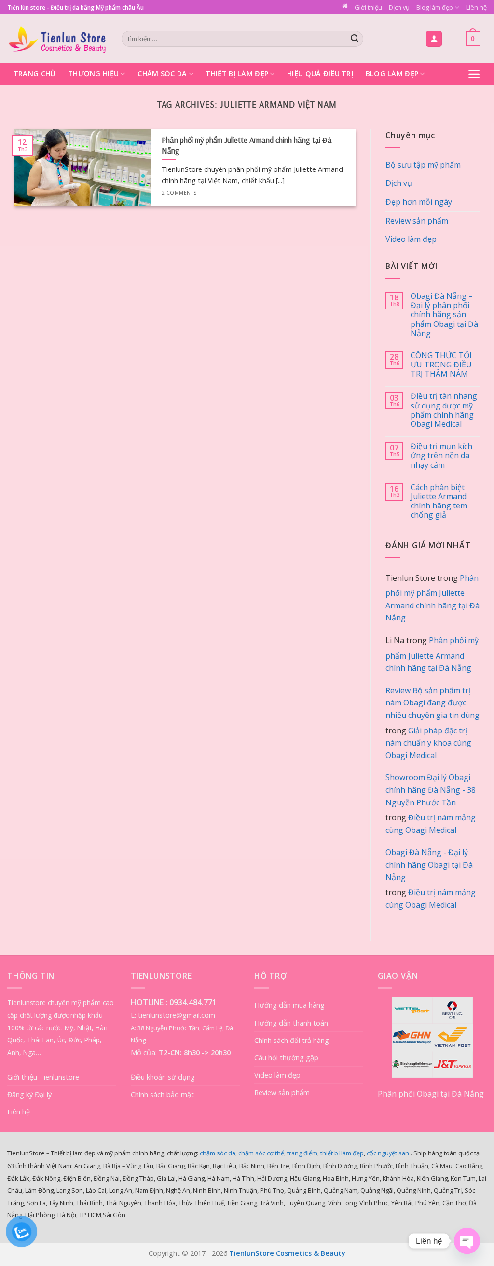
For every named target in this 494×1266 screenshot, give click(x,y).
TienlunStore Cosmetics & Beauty (287, 1253)
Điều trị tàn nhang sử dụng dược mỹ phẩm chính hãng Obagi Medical (444, 410)
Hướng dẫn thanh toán (291, 1022)
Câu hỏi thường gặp (286, 1057)
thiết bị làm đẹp (342, 1153)
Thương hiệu (93, 73)
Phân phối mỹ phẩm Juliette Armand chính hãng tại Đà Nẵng (432, 598)
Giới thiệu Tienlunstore (43, 1077)
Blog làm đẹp (434, 7)
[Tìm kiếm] (354, 39)
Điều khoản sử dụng (163, 1077)
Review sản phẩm (416, 220)
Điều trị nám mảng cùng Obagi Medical (430, 823)
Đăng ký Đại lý (29, 1094)
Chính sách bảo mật (162, 1094)
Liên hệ (476, 7)
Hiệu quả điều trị (320, 73)
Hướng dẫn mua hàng (289, 1005)
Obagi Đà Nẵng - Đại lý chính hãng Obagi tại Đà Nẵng (429, 864)
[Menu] (474, 74)
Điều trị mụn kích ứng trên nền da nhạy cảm (441, 456)
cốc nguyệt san (388, 1153)
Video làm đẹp (411, 239)
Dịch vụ (399, 7)
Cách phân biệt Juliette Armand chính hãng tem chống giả (439, 501)
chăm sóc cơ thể (261, 1153)
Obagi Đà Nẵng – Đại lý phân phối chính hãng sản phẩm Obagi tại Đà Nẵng (444, 315)
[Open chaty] (467, 1241)
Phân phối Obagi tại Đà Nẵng (431, 1093)
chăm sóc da (217, 1153)
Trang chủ (35, 73)
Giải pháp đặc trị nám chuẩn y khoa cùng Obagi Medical (428, 742)
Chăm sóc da (162, 73)
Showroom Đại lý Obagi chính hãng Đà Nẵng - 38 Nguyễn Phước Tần (430, 789)
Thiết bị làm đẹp (237, 73)
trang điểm (302, 1153)
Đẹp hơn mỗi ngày (418, 202)
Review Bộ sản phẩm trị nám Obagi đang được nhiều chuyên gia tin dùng (432, 702)
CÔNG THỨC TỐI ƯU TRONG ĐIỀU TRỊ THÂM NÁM (441, 365)
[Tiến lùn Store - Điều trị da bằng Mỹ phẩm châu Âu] (57, 39)
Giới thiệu (368, 7)
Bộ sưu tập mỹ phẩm (423, 164)
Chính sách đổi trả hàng (291, 1040)
